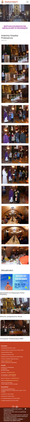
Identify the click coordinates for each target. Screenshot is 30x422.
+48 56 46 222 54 (11, 372)
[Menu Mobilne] (27, 2)
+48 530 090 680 (12, 374)
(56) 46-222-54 (8, 361)
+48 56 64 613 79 (15, 378)
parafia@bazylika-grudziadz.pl (11, 380)
